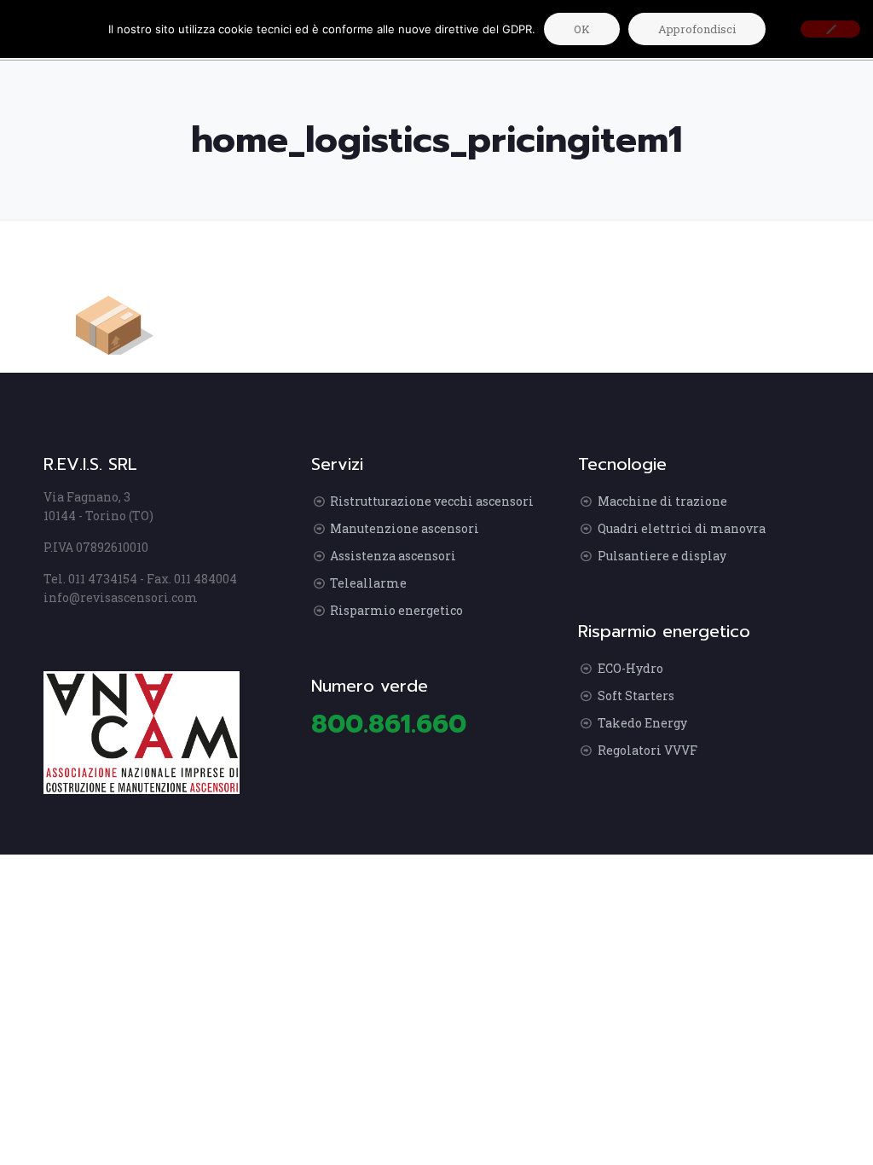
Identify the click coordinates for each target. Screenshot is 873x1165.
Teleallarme (368, 583)
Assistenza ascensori (393, 556)
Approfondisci (697, 29)
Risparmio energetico (396, 610)
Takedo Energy (642, 723)
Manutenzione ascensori (404, 528)
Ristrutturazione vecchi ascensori (432, 501)
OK (582, 29)
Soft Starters (636, 695)
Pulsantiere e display (662, 556)
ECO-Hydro (630, 668)
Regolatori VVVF (647, 750)
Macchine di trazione (662, 501)
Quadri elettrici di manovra (682, 528)
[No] (830, 29)
